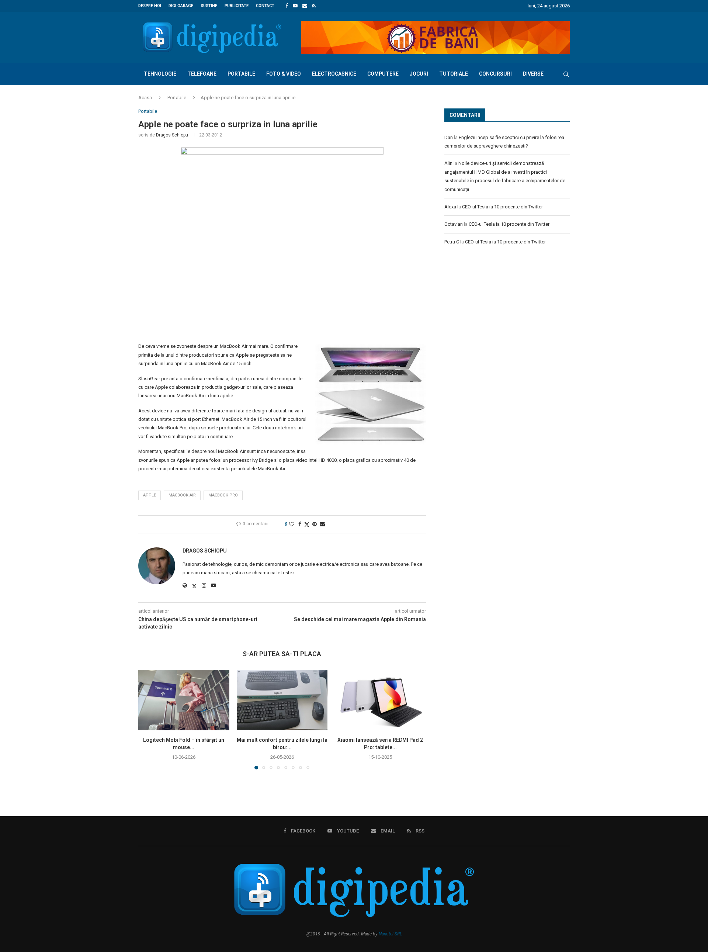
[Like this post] (291, 524)
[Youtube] (295, 6)
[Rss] (314, 6)
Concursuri (495, 74)
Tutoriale (453, 74)
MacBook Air (182, 495)
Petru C (451, 242)
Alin (448, 163)
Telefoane (201, 74)
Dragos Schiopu (172, 135)
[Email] (304, 6)
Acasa (145, 97)
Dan (448, 137)
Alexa (450, 207)
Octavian (453, 224)
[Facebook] (286, 6)
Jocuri (419, 74)
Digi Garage (181, 5)
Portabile (241, 74)
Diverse (533, 74)
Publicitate (237, 5)
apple (149, 495)
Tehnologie (160, 74)
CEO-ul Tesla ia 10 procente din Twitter (502, 207)
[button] (148, 719)
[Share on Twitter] (306, 524)
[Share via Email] (322, 524)
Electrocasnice (334, 74)
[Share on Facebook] (299, 524)
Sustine (209, 5)
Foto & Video (283, 74)
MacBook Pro (223, 495)
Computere (383, 74)
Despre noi (149, 5)
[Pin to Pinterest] (314, 524)
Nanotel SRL (390, 934)
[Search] (566, 74)
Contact (265, 5)
